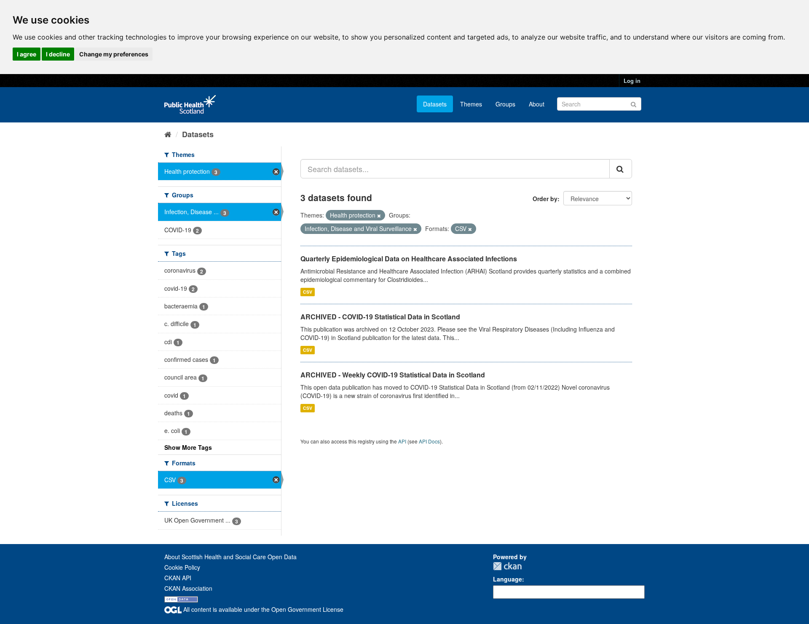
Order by (545, 198)
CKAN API (177, 578)
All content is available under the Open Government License (262, 609)
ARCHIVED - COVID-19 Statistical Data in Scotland (380, 316)
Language (507, 579)
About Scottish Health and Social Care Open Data (230, 556)
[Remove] (379, 215)
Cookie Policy (182, 567)
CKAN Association (188, 588)
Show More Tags (188, 447)
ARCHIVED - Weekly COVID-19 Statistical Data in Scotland (392, 375)
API (402, 441)
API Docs (429, 441)
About (536, 104)
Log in (632, 81)
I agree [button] (26, 54)
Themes (471, 104)
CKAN (507, 566)
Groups (505, 104)
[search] (620, 168)
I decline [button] (58, 54)
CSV (307, 292)
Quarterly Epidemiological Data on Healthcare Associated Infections (408, 258)
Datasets (435, 104)
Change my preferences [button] (113, 54)
